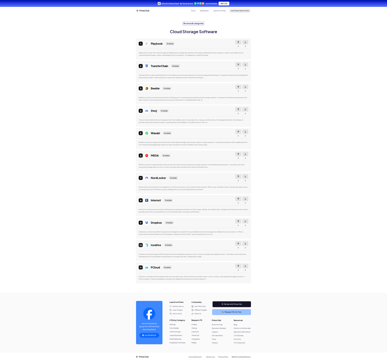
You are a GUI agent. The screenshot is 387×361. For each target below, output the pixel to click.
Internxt (156, 200)
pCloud (155, 267)
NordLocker (158, 178)
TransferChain (159, 66)
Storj (154, 110)
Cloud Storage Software (193, 31)
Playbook (157, 43)
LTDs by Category (177, 320)
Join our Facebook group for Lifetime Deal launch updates (149, 326)
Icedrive (156, 245)
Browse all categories (193, 23)
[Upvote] (238, 42)
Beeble (155, 88)
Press (214, 339)
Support (215, 332)
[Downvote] (245, 42)
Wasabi (155, 133)
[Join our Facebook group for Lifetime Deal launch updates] (149, 314)
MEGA (155, 155)
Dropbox (156, 222)
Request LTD (196, 320)
